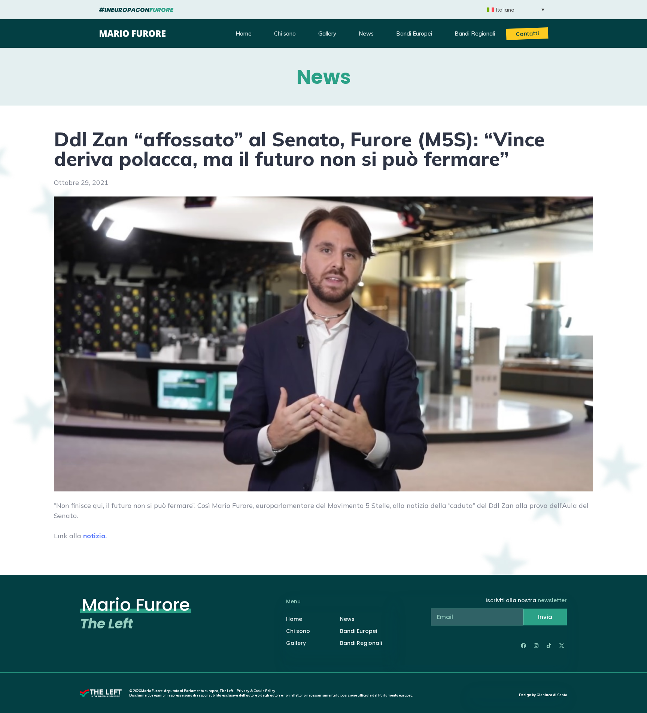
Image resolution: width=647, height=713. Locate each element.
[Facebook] (523, 645)
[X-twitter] (561, 645)
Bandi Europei (414, 33)
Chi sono (285, 33)
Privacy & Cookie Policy (256, 691)
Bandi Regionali (475, 33)
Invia (545, 617)
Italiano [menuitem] (505, 9)
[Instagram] (536, 645)
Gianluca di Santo (552, 695)
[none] (515, 10)
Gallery (327, 33)
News (366, 33)
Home (244, 33)
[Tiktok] (549, 645)
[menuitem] (515, 10)
